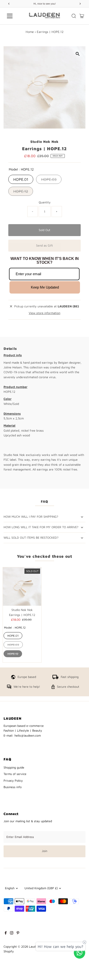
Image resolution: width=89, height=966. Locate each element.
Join (44, 851)
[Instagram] (11, 933)
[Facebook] (6, 933)
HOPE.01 (20, 179)
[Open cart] (82, 16)
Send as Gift (44, 245)
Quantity (45, 202)
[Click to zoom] (77, 54)
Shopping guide (14, 767)
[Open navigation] (13, 16)
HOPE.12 (20, 191)
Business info (13, 787)
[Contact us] (79, 953)
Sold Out (44, 230)
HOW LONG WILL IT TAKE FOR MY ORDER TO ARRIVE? (41, 527)
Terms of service (15, 774)
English (9, 888)
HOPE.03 (48, 179)
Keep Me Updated (45, 287)
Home (30, 32)
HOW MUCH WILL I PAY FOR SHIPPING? (31, 516)
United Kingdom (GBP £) (41, 888)
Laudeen (35, 946)
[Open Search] (74, 16)
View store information (44, 313)
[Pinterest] (17, 933)
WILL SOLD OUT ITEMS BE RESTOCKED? (31, 537)
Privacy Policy (13, 780)
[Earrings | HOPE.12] (22, 586)
